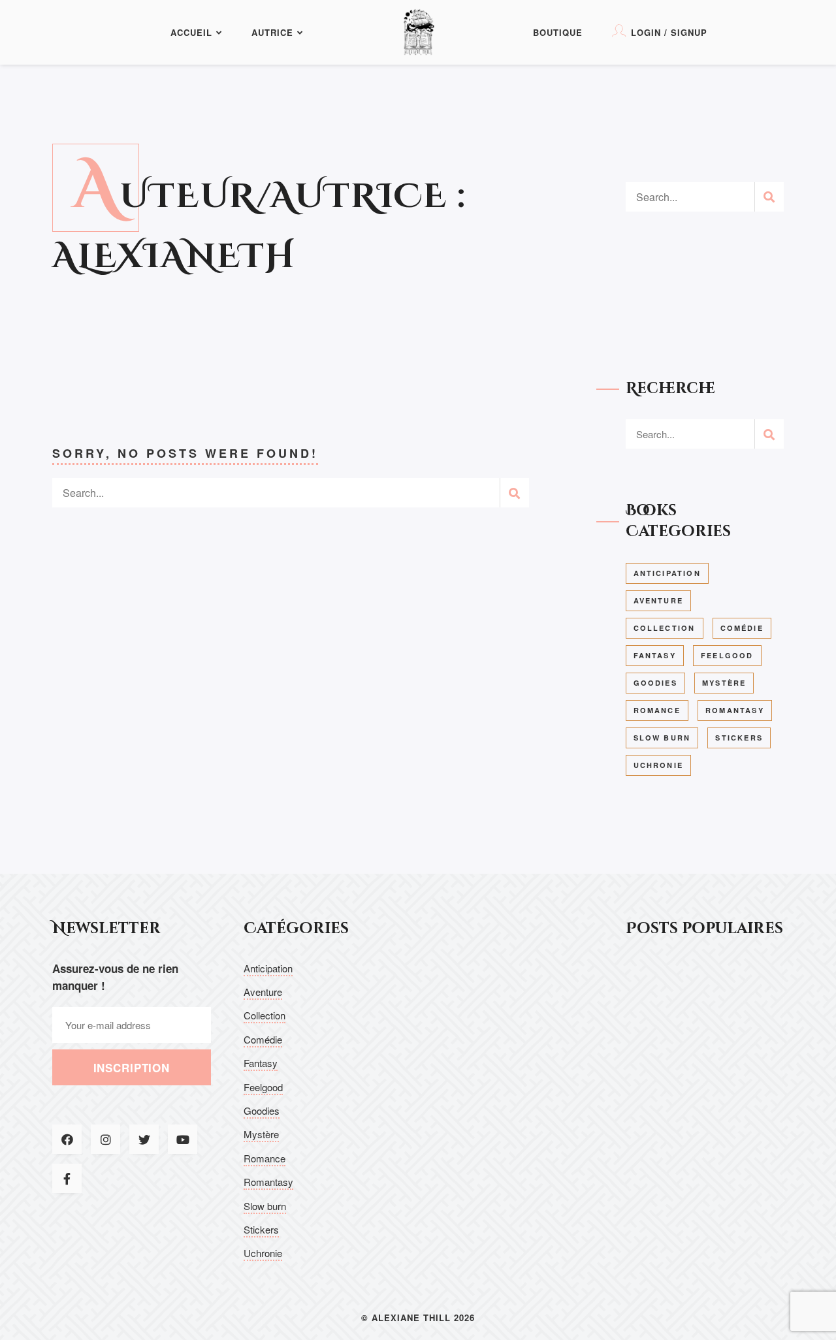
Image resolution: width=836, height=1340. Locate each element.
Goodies (655, 683)
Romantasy (734, 710)
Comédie (742, 628)
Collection (665, 628)
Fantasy (655, 655)
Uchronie (659, 765)
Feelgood (727, 655)
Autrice (272, 32)
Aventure (659, 600)
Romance (657, 710)
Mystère (724, 683)
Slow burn (662, 737)
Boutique (558, 32)
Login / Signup (669, 32)
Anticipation (667, 573)
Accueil (191, 32)
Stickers (739, 737)
